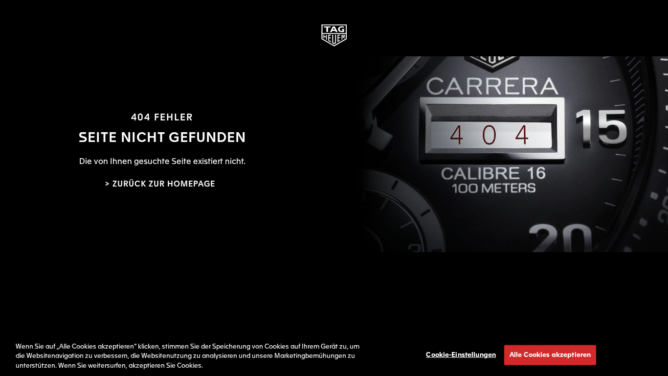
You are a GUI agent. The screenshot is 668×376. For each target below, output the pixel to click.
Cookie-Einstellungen (461, 355)
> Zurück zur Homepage (160, 184)
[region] (334, 354)
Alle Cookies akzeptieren (550, 355)
